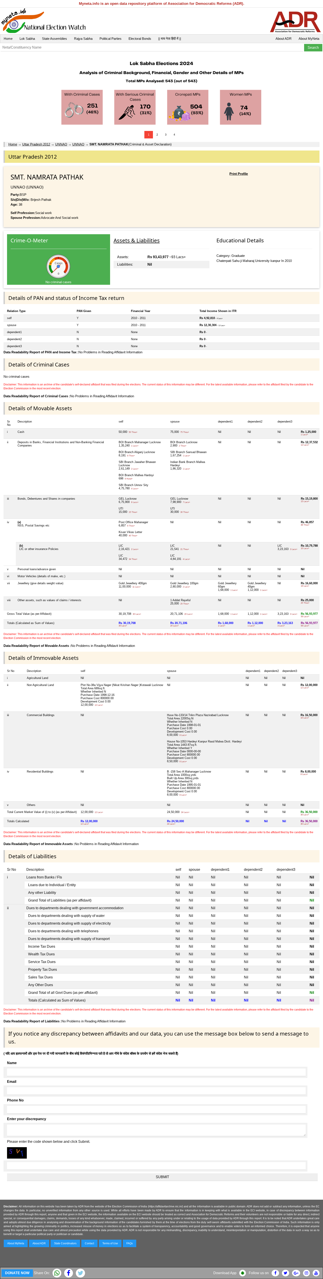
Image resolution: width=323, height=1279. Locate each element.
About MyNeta (309, 38)
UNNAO (61, 144)
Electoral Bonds (140, 38)
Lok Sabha (27, 38)
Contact (89, 1243)
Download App (224, 1273)
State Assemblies (54, 38)
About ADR (284, 38)
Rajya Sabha (83, 38)
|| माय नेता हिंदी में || (169, 38)
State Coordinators (65, 1243)
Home (8, 38)
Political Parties (111, 38)
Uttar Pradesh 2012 (36, 144)
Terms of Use (110, 1243)
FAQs (129, 1243)
